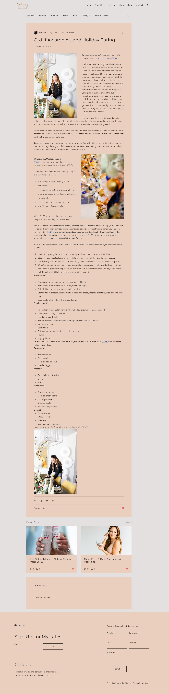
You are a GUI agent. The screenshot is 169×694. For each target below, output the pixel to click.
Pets (75, 15)
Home (65, 15)
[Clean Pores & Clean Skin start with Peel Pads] (106, 540)
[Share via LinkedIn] (47, 500)
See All (129, 522)
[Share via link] (53, 500)
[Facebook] (151, 4)
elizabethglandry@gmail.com (35, 675)
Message (111, 652)
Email (16, 644)
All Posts (30, 15)
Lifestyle (86, 15)
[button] (121, 5)
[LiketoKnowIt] (15, 625)
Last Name (134, 633)
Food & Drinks (101, 15)
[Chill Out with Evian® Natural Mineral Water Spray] (51, 540)
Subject (132, 642)
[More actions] (122, 32)
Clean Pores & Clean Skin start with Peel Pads (103, 560)
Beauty (54, 15)
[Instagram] (147, 4)
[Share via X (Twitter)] (41, 500)
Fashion (42, 15)
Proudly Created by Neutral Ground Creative (127, 683)
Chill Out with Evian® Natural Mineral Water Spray (50, 560)
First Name (112, 633)
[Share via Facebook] (35, 500)
